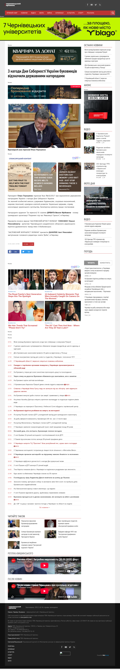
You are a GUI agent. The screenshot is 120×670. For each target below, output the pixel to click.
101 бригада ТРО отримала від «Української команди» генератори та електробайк (97, 241)
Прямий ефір (12, 13)
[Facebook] (87, 4)
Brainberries (12, 291)
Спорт (80, 13)
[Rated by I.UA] (65, 655)
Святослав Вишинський (15, 642)
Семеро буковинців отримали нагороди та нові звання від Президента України (31, 534)
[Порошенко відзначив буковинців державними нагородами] (14, 523)
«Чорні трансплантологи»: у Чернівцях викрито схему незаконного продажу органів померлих (97, 270)
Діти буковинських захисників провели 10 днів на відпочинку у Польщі (97, 66)
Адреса (10, 626)
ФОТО (9, 661)
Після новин (15, 579)
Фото (41, 13)
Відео (33, 13)
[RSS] (100, 4)
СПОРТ (10, 655)
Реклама (90, 13)
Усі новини (43, 507)
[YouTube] (91, 4)
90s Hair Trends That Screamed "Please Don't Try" (22, 326)
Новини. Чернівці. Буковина (16, 612)
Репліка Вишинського (20, 553)
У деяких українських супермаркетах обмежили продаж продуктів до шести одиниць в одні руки (97, 58)
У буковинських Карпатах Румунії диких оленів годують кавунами (98, 225)
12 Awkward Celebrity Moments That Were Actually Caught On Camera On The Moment (62, 296)
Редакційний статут (14, 638)
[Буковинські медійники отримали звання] (14, 545)
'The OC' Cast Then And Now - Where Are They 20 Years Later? (62, 326)
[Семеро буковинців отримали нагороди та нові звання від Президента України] (14, 534)
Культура (71, 13)
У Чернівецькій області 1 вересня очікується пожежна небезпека (96, 79)
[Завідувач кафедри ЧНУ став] (50, 534)
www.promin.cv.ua (26, 617)
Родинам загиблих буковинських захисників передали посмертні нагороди (95, 232)
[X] (96, 4)
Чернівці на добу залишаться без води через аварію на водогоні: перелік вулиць (97, 309)
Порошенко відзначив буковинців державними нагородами (29, 523)
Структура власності (14, 635)
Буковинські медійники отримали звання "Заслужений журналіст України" (31, 545)
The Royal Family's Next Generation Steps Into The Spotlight (24, 295)
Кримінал (60, 13)
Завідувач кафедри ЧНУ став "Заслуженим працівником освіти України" (67, 534)
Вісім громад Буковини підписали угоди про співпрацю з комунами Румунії (98, 50)
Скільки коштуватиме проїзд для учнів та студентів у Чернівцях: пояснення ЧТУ (98, 72)
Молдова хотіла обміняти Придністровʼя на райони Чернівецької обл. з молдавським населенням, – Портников (98, 288)
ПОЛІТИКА (11, 646)
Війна (49, 13)
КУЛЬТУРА (11, 652)
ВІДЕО (10, 658)
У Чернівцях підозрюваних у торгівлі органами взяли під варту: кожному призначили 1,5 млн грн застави (97, 299)
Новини (24, 13)
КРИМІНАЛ (11, 649)
